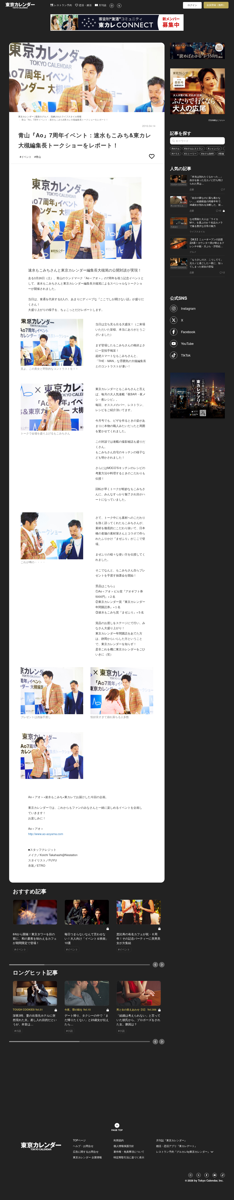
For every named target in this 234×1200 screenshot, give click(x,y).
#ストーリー (190, 153)
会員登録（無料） (216, 5)
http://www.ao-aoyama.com (45, 834)
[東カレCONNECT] (117, 22)
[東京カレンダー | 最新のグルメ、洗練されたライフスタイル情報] (27, 5)
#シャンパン (214, 148)
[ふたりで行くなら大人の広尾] (197, 91)
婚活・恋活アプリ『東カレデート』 (176, 1146)
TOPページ (79, 1140)
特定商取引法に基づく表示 (129, 1157)
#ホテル (176, 148)
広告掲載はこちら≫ (216, 120)
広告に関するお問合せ (86, 1151)
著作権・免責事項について (129, 1151)
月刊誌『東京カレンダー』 (171, 1140)
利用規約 (119, 1140)
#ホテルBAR (207, 153)
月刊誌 (102, 5)
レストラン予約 (62, 5)
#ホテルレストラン (193, 148)
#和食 (221, 153)
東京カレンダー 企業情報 (87, 1157)
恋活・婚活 (85, 5)
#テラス (176, 153)
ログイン (192, 5)
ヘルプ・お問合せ (83, 1146)
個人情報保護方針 (124, 1146)
